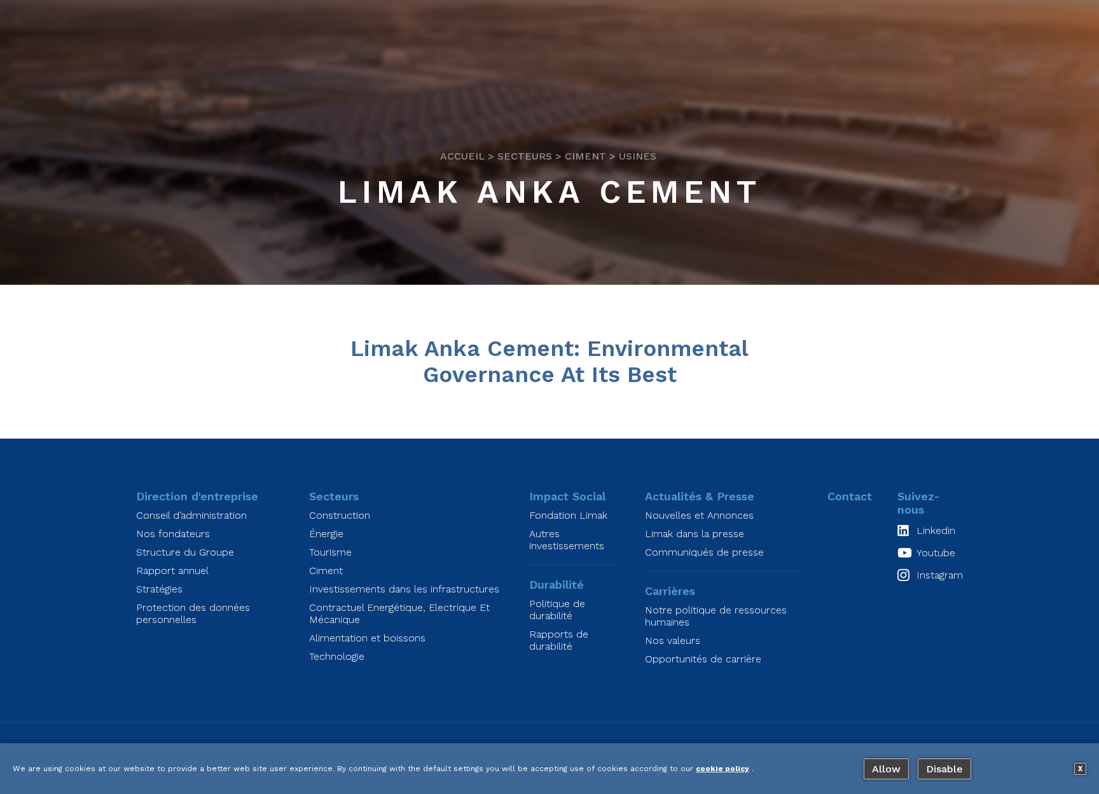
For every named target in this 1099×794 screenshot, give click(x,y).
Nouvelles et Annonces (699, 515)
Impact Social (567, 496)
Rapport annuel (172, 571)
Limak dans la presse (694, 534)
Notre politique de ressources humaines (716, 616)
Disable (944, 769)
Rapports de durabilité (558, 640)
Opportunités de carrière (703, 659)
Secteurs (524, 157)
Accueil (462, 157)
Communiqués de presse (704, 552)
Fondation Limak (568, 515)
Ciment (585, 157)
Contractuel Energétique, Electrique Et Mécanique (399, 613)
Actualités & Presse (699, 496)
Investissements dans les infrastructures (404, 589)
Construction (339, 515)
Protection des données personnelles (193, 613)
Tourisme (330, 552)
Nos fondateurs (173, 534)
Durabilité (556, 584)
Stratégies (159, 589)
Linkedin (935, 530)
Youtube (935, 553)
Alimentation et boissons (367, 638)
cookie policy (722, 768)
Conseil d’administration (191, 515)
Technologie (336, 656)
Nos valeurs (672, 640)
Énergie (326, 534)
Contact (849, 496)
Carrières (670, 591)
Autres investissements (566, 540)
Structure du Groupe (185, 552)
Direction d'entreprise (197, 496)
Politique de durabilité (557, 610)
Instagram (939, 575)
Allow (886, 769)
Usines (637, 157)
